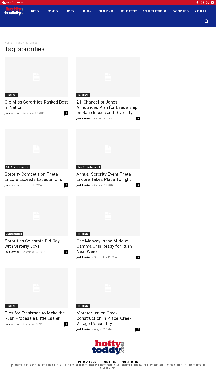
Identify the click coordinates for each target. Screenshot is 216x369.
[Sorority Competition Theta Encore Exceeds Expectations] (36, 149)
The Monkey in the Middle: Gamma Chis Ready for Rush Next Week (104, 246)
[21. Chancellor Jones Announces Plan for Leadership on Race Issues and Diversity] (108, 77)
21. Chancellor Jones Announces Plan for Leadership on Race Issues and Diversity (107, 107)
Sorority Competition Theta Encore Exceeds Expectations (33, 177)
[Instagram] (202, 2)
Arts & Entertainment (17, 166)
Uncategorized (14, 233)
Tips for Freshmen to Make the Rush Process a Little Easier (35, 315)
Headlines (11, 94)
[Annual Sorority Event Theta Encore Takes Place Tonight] (108, 149)
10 (137, 329)
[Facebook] (197, 2)
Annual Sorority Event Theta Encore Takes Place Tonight (103, 177)
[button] (206, 21)
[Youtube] (212, 2)
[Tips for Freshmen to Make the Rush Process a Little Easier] (36, 288)
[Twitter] (207, 2)
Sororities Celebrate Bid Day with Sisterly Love (32, 243)
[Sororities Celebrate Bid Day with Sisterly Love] (36, 216)
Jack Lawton (12, 113)
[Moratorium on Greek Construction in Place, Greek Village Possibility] (108, 288)
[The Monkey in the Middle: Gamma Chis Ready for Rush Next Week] (108, 216)
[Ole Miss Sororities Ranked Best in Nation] (36, 77)
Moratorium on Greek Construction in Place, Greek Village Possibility (103, 318)
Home (8, 42)
